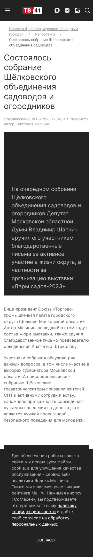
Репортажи (45, 34)
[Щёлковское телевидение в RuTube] (77, 10)
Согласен (46, 540)
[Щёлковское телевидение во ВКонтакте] (67, 10)
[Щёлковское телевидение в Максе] (57, 10)
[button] (7, 10)
